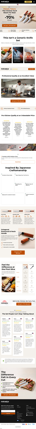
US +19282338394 (30, 413)
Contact (27, 410)
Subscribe (8, 413)
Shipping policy (19, 416)
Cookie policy (19, 418)
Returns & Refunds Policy (30, 408)
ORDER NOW (28, 1)
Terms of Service (19, 413)
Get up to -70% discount (10, 25)
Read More (18, 161)
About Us (18, 417)
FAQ (27, 409)
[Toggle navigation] (34, 2)
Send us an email (30, 415)
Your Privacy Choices (22, 420)
